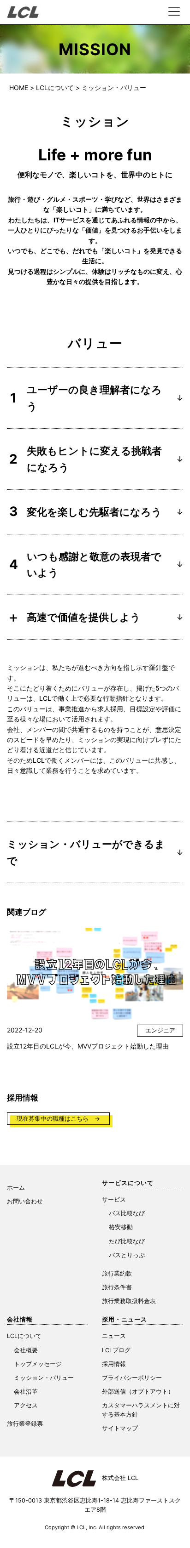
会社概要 (26, 1350)
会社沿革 (26, 1391)
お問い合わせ (25, 1201)
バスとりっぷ (127, 1255)
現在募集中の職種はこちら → (58, 1118)
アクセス (26, 1405)
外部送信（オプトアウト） (138, 1391)
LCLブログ (116, 1350)
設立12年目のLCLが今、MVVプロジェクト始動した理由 (88, 1046)
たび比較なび (127, 1241)
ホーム (16, 1187)
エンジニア (160, 1030)
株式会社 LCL (117, 1477)
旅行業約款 (117, 1273)
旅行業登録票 (25, 1423)
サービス (114, 1199)
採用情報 (114, 1364)
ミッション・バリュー (44, 1377)
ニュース (114, 1336)
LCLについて (24, 1336)
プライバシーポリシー (132, 1377)
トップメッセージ (38, 1364)
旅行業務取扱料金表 (129, 1301)
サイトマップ (120, 1428)
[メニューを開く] (174, 11)
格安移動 (121, 1227)
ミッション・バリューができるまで (95, 852)
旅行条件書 (117, 1287)
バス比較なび (127, 1213)
